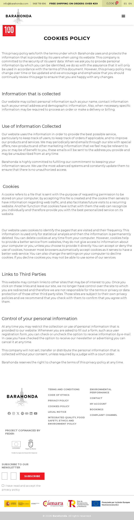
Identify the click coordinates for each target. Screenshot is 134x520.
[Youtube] (35, 413)
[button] (123, 16)
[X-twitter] (18, 413)
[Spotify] (22, 413)
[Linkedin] (31, 413)
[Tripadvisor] (27, 413)
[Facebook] (9, 413)
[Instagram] (13, 413)
